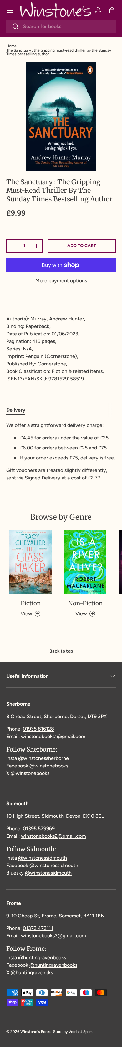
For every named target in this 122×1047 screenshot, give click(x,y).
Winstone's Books (35, 1032)
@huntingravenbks (32, 972)
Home (11, 46)
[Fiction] (30, 562)
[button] (112, 10)
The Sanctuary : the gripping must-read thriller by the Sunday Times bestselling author (58, 52)
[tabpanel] (61, 452)
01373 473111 (38, 928)
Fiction (31, 603)
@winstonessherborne (43, 758)
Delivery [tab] (15, 410)
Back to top (61, 651)
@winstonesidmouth (48, 873)
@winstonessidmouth (42, 858)
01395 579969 (39, 828)
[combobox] (61, 26)
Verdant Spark (81, 1032)
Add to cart (81, 245)
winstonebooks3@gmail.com (53, 936)
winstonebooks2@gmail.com (53, 836)
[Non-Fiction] (85, 562)
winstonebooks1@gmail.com (53, 736)
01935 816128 (38, 729)
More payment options (61, 281)
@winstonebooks (48, 766)
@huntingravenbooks (42, 957)
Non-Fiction (85, 603)
